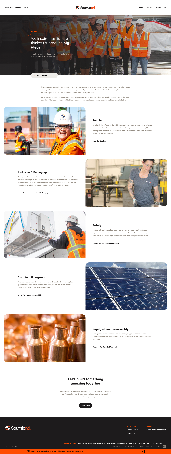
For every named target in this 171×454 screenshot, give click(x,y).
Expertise (8, 7)
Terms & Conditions (145, 446)
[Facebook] (6, 447)
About (141, 7)
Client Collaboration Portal (156, 430)
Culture (18, 7)
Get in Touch (85, 405)
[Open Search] (165, 7)
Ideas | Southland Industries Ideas (150, 443)
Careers (158, 7)
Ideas (26, 7)
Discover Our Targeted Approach (105, 347)
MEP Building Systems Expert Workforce (121, 443)
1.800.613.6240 (132, 430)
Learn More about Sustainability (30, 295)
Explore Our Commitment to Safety (106, 243)
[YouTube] (12, 447)
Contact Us (131, 433)
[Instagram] (9, 447)
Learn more (79, 451)
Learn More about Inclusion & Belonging (33, 193)
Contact (149, 7)
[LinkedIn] (16, 447)
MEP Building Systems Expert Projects (91, 443)
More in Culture (42, 75)
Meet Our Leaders (99, 141)
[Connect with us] (19, 447)
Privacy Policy (156, 446)
